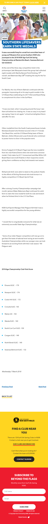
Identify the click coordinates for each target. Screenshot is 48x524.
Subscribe (24, 507)
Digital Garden (22, 517)
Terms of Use (30, 511)
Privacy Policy (18, 511)
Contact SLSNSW (24, 459)
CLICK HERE (34, 2)
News (4, 39)
